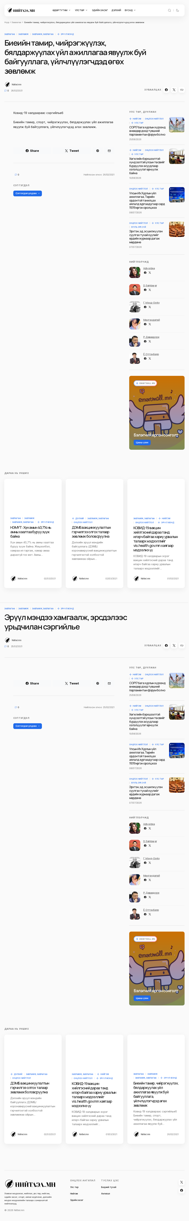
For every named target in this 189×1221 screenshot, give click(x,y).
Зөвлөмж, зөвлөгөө (43, 34)
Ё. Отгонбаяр (151, 354)
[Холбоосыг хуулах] (182, 90)
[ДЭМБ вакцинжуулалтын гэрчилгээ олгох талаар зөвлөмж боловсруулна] (94, 495)
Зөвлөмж (23, 34)
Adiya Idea (149, 268)
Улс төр (139, 123)
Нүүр (6, 22)
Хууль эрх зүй (138, 227)
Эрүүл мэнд (67, 34)
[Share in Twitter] (174, 90)
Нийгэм (137, 119)
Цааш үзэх (142, 442)
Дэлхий (79, 518)
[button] (169, 10)
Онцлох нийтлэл (154, 119)
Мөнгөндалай (151, 320)
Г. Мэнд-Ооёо (151, 302)
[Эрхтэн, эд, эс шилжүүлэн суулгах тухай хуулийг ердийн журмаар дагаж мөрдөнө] (177, 229)
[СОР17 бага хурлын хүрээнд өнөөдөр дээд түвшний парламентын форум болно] (177, 125)
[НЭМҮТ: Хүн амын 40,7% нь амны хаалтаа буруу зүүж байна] (32, 495)
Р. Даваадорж (151, 337)
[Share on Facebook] (166, 90)
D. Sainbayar (150, 285)
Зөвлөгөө (16, 22)
